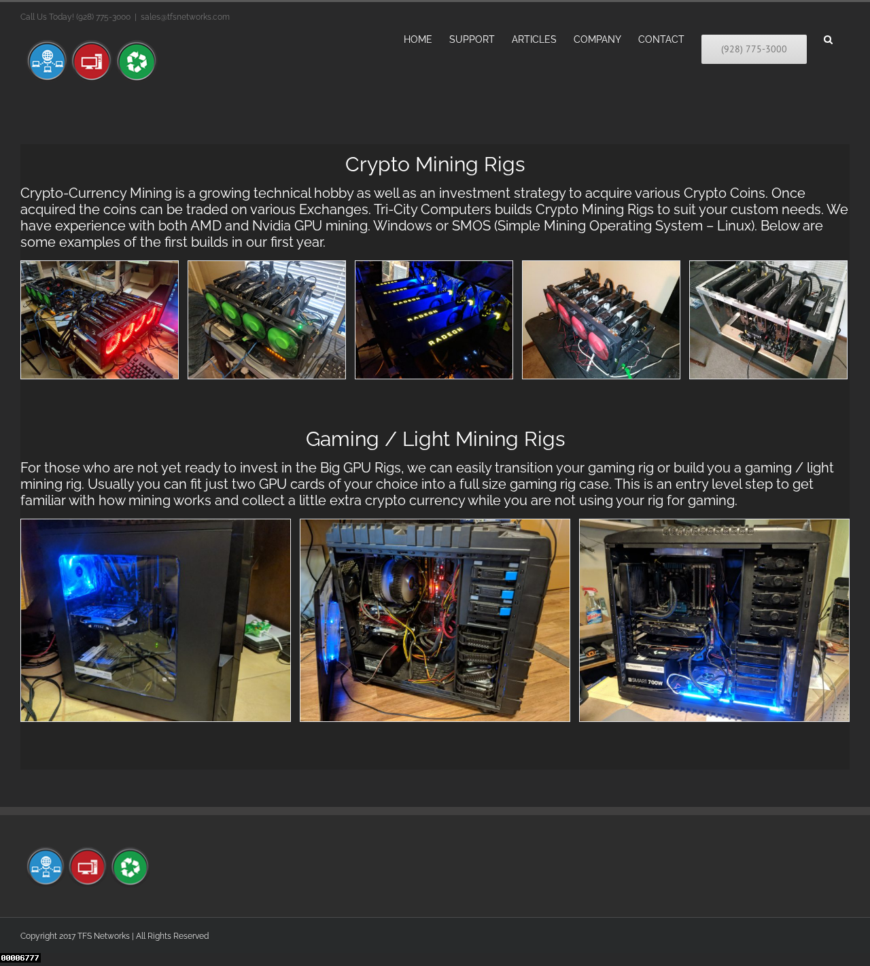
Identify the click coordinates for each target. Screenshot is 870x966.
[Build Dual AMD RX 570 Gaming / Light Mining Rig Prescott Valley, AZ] (714, 620)
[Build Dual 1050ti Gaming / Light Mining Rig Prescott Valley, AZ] (435, 620)
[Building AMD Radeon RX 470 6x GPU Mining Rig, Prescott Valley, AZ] (768, 319)
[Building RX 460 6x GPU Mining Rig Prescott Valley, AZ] (601, 319)
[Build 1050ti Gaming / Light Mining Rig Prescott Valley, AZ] (155, 620)
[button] (828, 38)
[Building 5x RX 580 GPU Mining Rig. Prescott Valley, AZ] (266, 319)
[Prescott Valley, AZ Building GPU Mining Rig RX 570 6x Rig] (99, 319)
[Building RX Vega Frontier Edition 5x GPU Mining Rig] (433, 319)
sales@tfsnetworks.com (185, 17)
